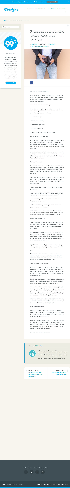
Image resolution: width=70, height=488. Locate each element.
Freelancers (30, 8)
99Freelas (38, 346)
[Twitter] (31, 472)
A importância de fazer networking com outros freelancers (35, 373)
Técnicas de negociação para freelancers (59, 372)
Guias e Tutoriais (61, 8)
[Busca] (64, 10)
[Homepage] (11, 10)
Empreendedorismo (40, 8)
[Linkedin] (37, 472)
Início (6, 20)
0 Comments (52, 44)
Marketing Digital (51, 8)
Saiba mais (9, 83)
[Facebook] (26, 472)
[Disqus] (47, 400)
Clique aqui (51, 2)
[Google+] (43, 472)
